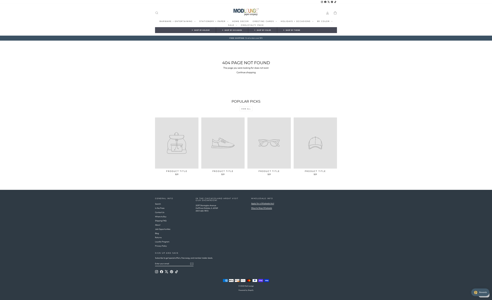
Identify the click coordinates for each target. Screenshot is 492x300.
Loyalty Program (162, 241)
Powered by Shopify (246, 290)
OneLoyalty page (252, 25)
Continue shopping (246, 72)
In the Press (159, 208)
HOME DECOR (240, 21)
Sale (231, 25)
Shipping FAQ (160, 220)
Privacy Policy (161, 246)
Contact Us (159, 212)
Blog (157, 233)
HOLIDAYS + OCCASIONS (296, 21)
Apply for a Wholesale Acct (262, 203)
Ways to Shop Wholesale (261, 208)
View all (246, 109)
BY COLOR (324, 21)
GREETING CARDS (264, 21)
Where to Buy (160, 216)
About (157, 225)
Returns (158, 237)
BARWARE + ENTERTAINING (176, 21)
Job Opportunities (162, 229)
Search (158, 204)
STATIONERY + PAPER (212, 21)
